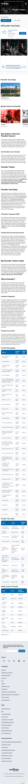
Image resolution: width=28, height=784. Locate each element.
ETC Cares (3, 678)
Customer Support (5, 708)
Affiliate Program (5, 686)
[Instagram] (14, 661)
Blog (2, 681)
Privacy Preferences (6, 733)
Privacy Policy (4, 717)
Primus (5, 197)
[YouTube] (19, 661)
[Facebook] (3, 661)
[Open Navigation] (26, 4)
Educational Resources (6, 730)
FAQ (2, 711)
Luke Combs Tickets (6, 758)
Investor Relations (5, 700)
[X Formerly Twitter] (8, 661)
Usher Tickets (4, 747)
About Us (3, 670)
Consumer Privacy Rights (7, 719)
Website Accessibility (6, 725)
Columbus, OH (6, 20)
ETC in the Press (5, 697)
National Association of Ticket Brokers (10, 694)
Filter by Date (17, 20)
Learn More (17, 68)
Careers (3, 683)
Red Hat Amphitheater (17, 199)
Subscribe (21, 651)
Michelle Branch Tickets (6, 755)
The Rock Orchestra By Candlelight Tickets (11, 742)
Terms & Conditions (6, 714)
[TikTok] (24, 661)
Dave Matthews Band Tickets (8, 750)
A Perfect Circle (22, 196)
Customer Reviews (5, 675)
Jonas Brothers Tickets (6, 752)
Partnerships (4, 689)
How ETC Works (5, 727)
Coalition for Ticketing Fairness (8, 691)
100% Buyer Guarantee (6, 672)
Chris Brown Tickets (6, 744)
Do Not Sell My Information (7, 722)
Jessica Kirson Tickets (6, 761)
